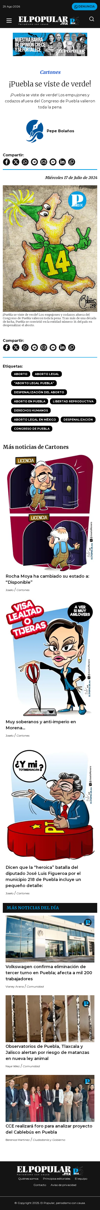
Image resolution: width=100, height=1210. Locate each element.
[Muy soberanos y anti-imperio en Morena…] (50, 658)
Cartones (50, 72)
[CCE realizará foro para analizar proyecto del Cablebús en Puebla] (50, 1098)
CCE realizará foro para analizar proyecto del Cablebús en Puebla (49, 1129)
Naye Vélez (13, 1066)
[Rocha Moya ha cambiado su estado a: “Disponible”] (50, 512)
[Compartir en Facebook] (6, 162)
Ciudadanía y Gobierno (49, 1140)
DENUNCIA (86, 6)
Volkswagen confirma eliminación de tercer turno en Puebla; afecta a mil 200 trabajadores (49, 972)
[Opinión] (50, 44)
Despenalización (78, 419)
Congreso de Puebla (32, 428)
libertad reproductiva (73, 401)
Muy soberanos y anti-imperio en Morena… (41, 724)
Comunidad (35, 986)
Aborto (20, 374)
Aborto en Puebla (29, 401)
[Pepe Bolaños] (34, 131)
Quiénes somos (28, 1178)
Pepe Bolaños (60, 131)
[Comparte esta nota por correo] (43, 162)
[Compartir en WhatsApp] (25, 162)
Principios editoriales (56, 1178)
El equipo (81, 1178)
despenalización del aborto (39, 392)
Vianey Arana (15, 986)
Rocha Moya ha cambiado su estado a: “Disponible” (47, 579)
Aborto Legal (47, 374)
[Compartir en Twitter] (16, 162)
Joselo (9, 590)
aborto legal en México (35, 419)
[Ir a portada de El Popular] (49, 20)
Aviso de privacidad (63, 1185)
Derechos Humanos (31, 410)
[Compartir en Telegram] (34, 162)
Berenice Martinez (18, 1140)
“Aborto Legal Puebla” (34, 383)
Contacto (39, 1185)
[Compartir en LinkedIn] (62, 162)
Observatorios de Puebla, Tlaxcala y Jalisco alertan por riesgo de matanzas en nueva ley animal (47, 1052)
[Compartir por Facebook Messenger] (53, 162)
